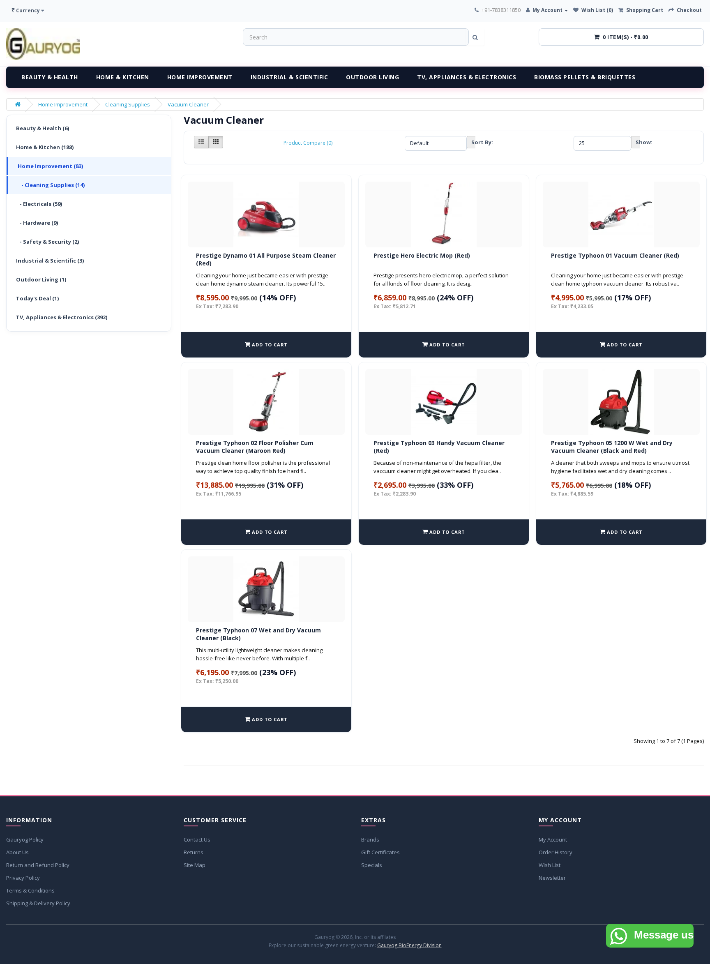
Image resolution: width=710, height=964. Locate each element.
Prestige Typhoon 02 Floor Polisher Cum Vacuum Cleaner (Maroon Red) (255, 447)
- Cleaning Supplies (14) (51, 185)
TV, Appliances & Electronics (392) (61, 317)
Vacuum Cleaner (188, 104)
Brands (370, 839)
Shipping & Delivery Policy (38, 903)
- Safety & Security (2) (47, 241)
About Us (17, 852)
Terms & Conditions (30, 890)
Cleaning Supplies (127, 104)
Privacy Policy (23, 877)
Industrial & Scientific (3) (50, 260)
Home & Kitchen (122, 77)
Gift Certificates (380, 852)
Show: (638, 142)
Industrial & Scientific (289, 77)
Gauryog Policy (25, 839)
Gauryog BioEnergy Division (409, 945)
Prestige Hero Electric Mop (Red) (421, 255)
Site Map (194, 865)
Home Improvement (200, 77)
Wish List (549, 865)
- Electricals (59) (39, 204)
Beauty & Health (49, 77)
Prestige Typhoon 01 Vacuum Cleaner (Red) (615, 255)
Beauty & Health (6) (42, 128)
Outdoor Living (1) (41, 279)
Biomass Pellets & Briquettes (584, 77)
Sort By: (473, 142)
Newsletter (552, 877)
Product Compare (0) (308, 142)
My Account (553, 839)
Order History (555, 852)
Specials (371, 865)
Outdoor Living (372, 77)
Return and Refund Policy (37, 865)
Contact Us (197, 839)
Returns (193, 852)
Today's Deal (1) (37, 298)
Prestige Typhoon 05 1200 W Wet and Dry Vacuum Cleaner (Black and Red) (612, 447)
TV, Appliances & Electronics (466, 77)
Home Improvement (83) (50, 166)
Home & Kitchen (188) (45, 147)
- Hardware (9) (37, 222)
